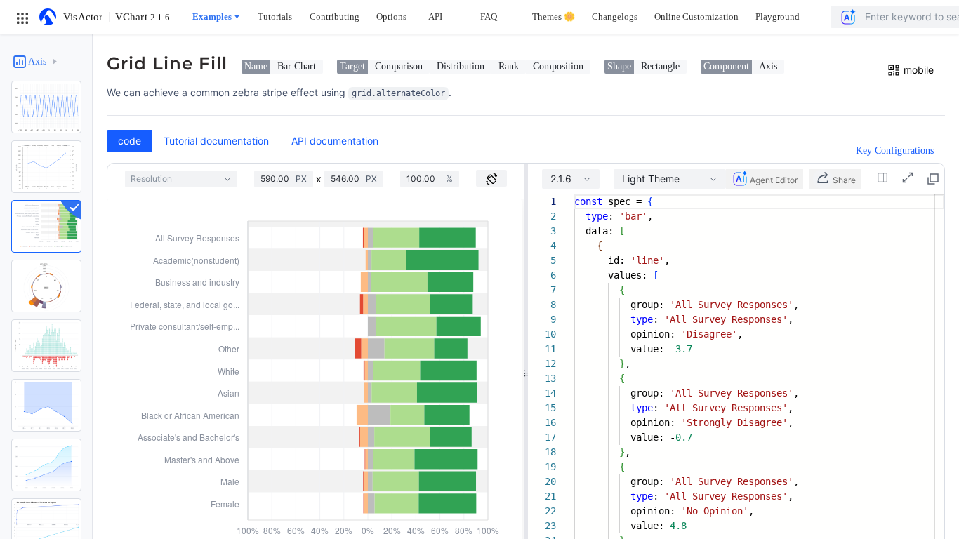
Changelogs (614, 16)
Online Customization (696, 16)
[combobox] (181, 179)
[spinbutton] (278, 179)
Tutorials (275, 16)
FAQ (488, 16)
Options (391, 16)
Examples (212, 16)
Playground (777, 16)
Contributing (334, 16)
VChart (142, 16)
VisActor (83, 16)
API (435, 16)
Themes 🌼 (553, 16)
